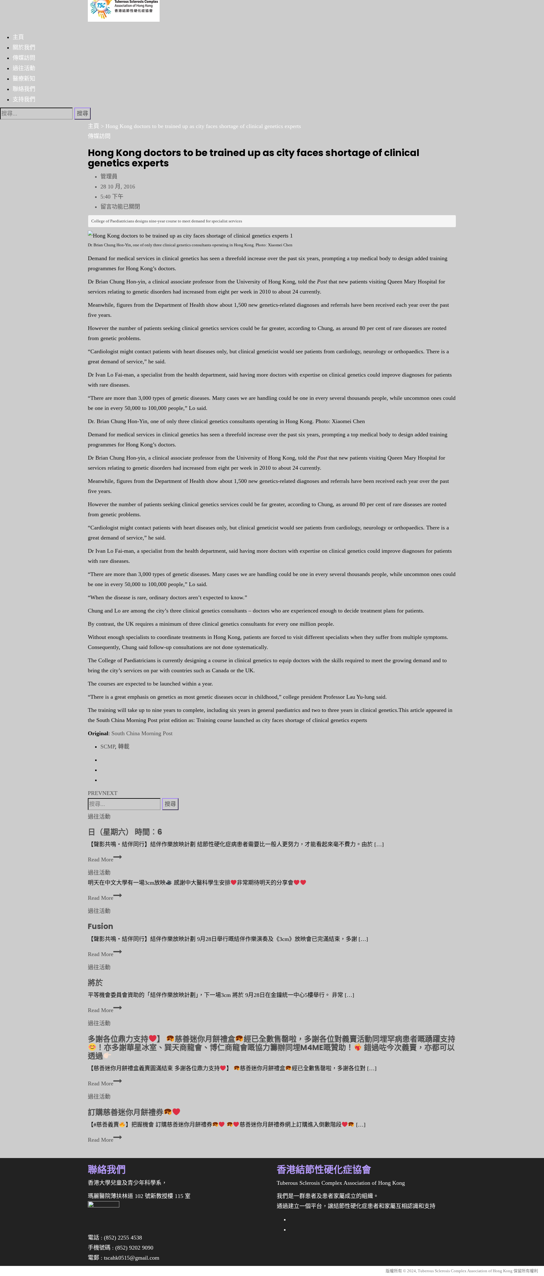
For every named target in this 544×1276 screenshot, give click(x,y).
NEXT (109, 793)
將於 (95, 982)
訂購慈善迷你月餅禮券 (125, 1112)
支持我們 (24, 99)
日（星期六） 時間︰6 (125, 832)
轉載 (123, 746)
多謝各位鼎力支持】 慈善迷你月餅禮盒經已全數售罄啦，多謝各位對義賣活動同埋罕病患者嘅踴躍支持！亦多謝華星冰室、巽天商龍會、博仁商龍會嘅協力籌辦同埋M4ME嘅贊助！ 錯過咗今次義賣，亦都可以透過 (271, 1047)
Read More (103, 859)
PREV (95, 793)
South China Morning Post (142, 733)
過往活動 (24, 68)
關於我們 (24, 47)
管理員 (108, 176)
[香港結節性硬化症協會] (124, 10)
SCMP (107, 746)
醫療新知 (24, 78)
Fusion (100, 926)
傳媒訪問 (24, 57)
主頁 (18, 37)
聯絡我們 (24, 88)
